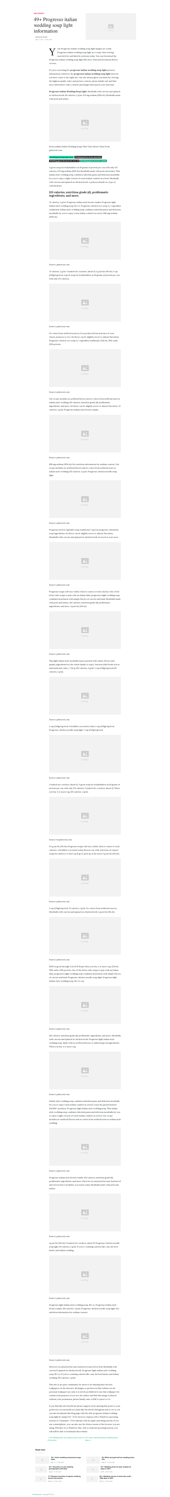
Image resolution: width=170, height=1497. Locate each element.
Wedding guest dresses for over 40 (64, 161)
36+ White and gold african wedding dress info (118, 1458)
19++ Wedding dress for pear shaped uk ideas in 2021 (116, 1468)
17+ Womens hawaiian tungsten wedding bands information (64, 1477)
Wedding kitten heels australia (88, 157)
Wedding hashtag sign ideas (61, 157)
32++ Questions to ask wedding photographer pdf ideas (61, 1468)
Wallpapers (39, 13)
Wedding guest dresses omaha (93, 161)
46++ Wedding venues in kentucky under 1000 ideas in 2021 (115, 1477)
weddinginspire (37, 1494)
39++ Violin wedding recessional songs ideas (66, 1458)
